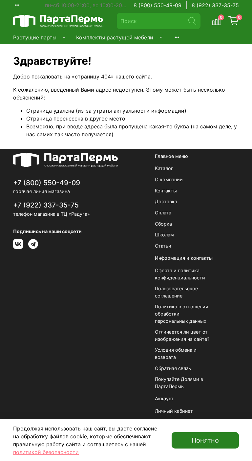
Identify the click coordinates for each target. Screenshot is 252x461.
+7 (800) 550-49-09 (46, 183)
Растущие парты (34, 37)
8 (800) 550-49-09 (157, 5)
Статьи (163, 246)
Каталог (164, 168)
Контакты (166, 190)
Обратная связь (173, 368)
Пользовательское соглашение (176, 292)
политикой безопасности (46, 452)
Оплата (163, 212)
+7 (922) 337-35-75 (46, 205)
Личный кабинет (174, 411)
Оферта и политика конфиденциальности (180, 274)
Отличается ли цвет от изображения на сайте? (182, 335)
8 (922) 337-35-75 (215, 5)
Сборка (163, 224)
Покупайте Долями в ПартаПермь (179, 382)
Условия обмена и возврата (176, 353)
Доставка (166, 201)
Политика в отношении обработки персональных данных (181, 313)
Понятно (205, 440)
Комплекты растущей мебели (114, 37)
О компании (169, 179)
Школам (164, 234)
